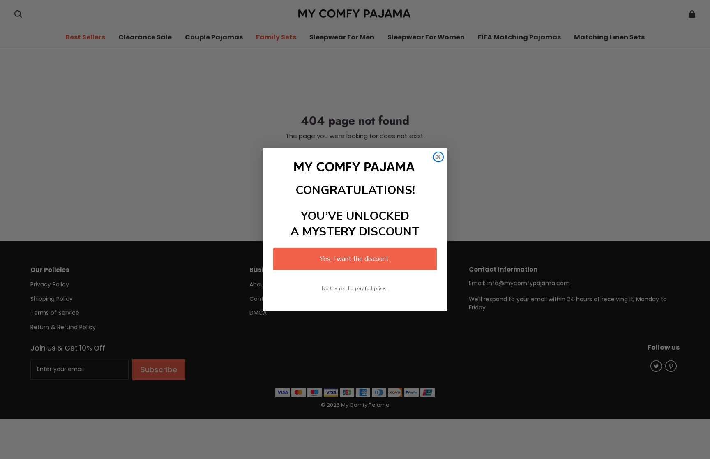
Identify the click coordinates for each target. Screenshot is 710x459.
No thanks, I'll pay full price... (355, 288)
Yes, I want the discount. (355, 258)
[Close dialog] (438, 157)
